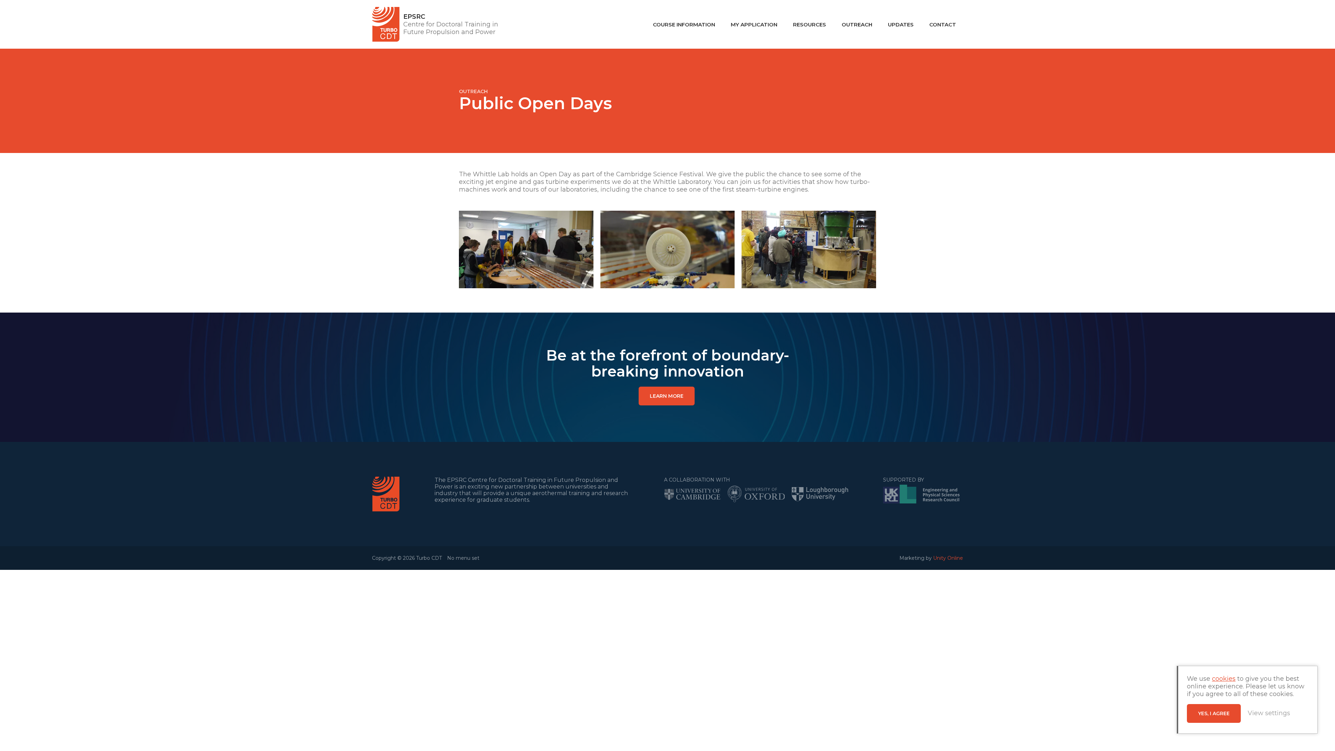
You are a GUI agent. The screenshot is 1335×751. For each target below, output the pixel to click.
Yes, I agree (1214, 713)
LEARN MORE (666, 396)
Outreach (857, 24)
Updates (901, 24)
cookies (1224, 679)
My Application (754, 24)
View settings (1269, 713)
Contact (942, 24)
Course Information (684, 24)
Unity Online (948, 558)
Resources (809, 24)
